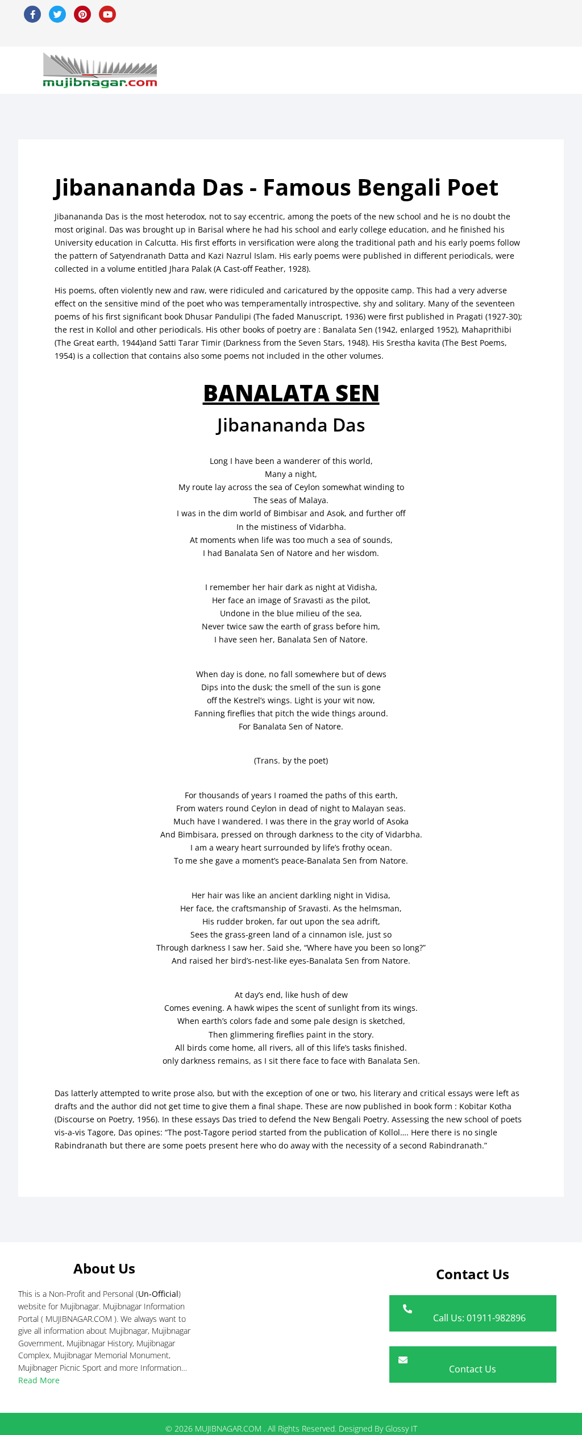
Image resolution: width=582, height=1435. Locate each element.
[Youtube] (107, 14)
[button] (547, 70)
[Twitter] (57, 14)
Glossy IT (401, 1428)
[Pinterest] (82, 14)
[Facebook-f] (32, 14)
